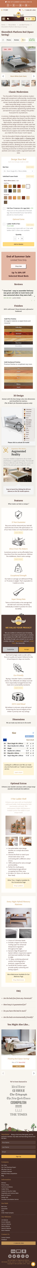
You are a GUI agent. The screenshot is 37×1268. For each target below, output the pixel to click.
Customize (10, 649)
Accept (26, 649)
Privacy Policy (19, 641)
